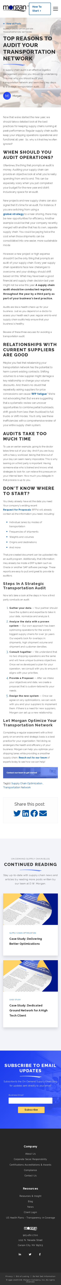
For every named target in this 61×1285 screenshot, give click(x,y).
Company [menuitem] (30, 1146)
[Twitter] (17, 814)
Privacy (9, 1276)
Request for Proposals (17, 509)
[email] (43, 814)
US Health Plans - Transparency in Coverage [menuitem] (30, 1217)
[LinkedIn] (25, 814)
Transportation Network (17, 32)
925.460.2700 (30, 1235)
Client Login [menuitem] (30, 1212)
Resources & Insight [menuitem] (30, 1196)
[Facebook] (34, 814)
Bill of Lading (22, 1276)
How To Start (37, 8)
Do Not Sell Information (44, 1276)
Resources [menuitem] (30, 1188)
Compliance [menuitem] (30, 1170)
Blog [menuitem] (30, 1201)
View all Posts (13, 23)
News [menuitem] (30, 1207)
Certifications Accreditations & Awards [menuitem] (30, 1165)
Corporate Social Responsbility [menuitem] (30, 1159)
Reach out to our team (33, 757)
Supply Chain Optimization (18, 29)
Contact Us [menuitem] (31, 1175)
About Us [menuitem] (30, 1154)
